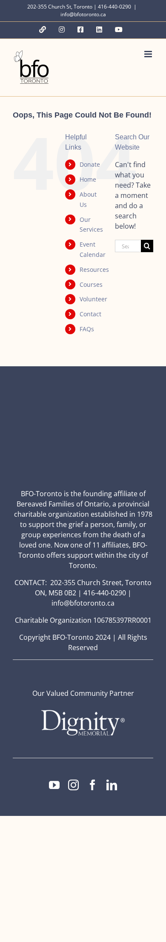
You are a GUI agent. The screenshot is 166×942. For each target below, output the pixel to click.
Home (88, 179)
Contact (90, 314)
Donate (90, 164)
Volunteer (93, 299)
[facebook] (92, 785)
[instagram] (73, 785)
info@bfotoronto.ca (83, 14)
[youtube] (54, 785)
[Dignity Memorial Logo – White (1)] (83, 712)
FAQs (87, 329)
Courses (91, 284)
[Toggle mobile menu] (148, 54)
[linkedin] (111, 785)
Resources (94, 269)
